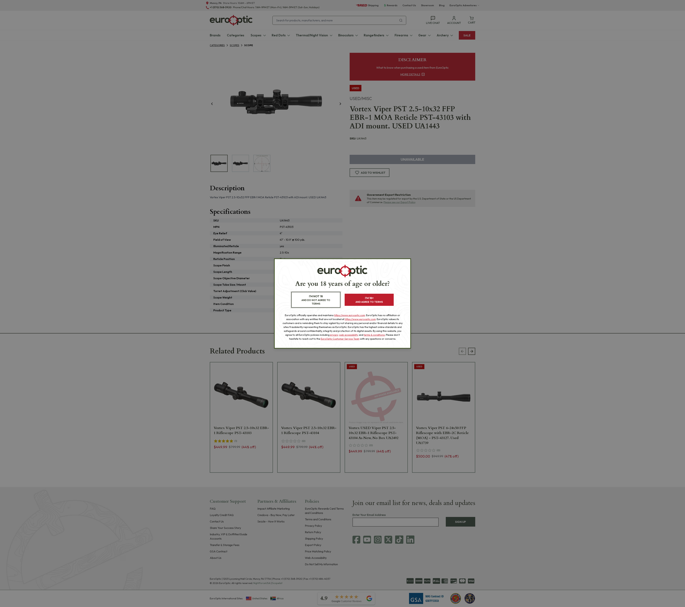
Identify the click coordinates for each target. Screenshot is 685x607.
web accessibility (348, 334)
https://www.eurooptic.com (349, 315)
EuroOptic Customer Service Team (340, 338)
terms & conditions (374, 334)
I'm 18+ (369, 300)
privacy (334, 334)
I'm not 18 (315, 299)
